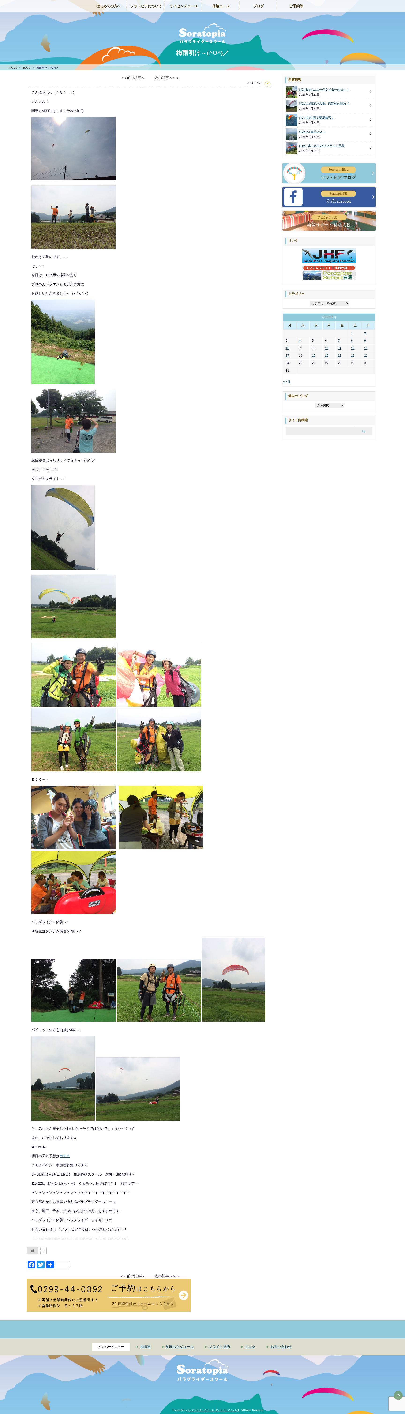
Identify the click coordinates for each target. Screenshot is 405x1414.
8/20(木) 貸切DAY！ (312, 131)
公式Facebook (338, 198)
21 (339, 355)
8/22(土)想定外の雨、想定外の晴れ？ (324, 103)
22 (352, 355)
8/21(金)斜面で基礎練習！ (316, 117)
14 (339, 348)
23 (366, 355)
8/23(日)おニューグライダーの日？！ (324, 89)
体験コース (221, 6)
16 (366, 348)
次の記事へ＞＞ (167, 78)
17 (287, 355)
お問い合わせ (281, 1347)
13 (326, 348)
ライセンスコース (184, 6)
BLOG (26, 67)
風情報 (145, 1347)
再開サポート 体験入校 (329, 221)
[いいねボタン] (32, 1250)
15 (352, 348)
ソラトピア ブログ (338, 174)
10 (287, 348)
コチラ (65, 1156)
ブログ (258, 6)
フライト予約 (219, 1347)
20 (326, 355)
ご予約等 (296, 6)
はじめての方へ (108, 6)
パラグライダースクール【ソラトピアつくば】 (213, 1410)
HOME (13, 67)
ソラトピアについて (146, 6)
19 (313, 355)
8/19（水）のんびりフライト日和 (322, 145)
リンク (250, 1347)
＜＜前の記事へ (132, 78)
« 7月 (286, 381)
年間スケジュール (180, 1347)
